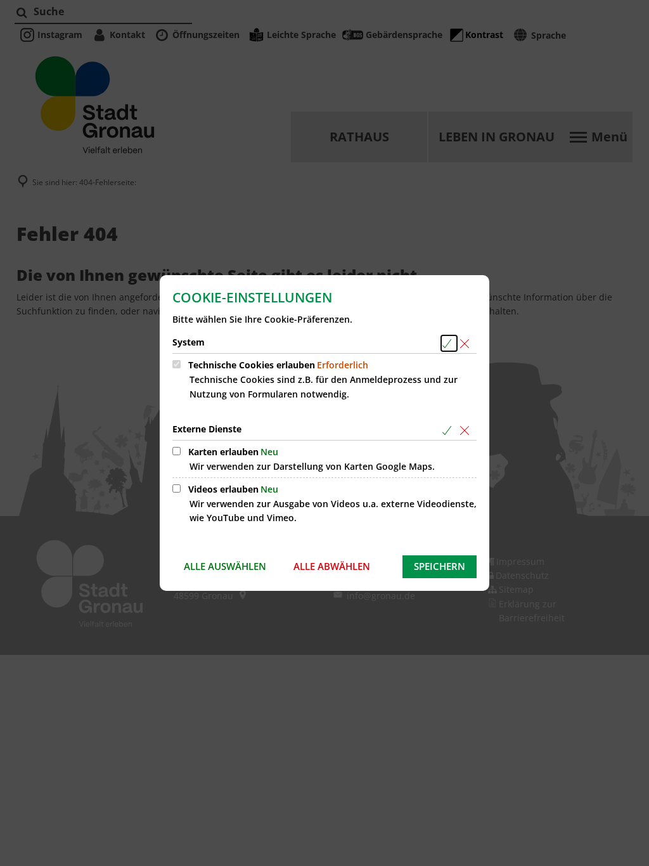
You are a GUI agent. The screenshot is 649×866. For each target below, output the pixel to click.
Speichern (439, 566)
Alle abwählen (331, 566)
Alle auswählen (225, 566)
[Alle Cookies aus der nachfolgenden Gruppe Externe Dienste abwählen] (467, 430)
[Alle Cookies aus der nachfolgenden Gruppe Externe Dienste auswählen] (449, 430)
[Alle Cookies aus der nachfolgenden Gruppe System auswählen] (449, 343)
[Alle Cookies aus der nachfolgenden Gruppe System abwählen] (467, 343)
